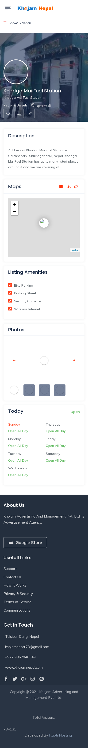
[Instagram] (32, 679)
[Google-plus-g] (23, 679)
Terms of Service (17, 602)
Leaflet (75, 250)
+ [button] (14, 205)
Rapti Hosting (60, 735)
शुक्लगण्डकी (44, 106)
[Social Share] (30, 113)
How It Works (15, 585)
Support (10, 568)
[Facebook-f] (6, 679)
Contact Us (13, 577)
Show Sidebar (19, 23)
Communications (17, 610)
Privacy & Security (18, 593)
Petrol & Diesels (15, 105)
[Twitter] (14, 679)
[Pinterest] (41, 679)
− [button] (14, 212)
